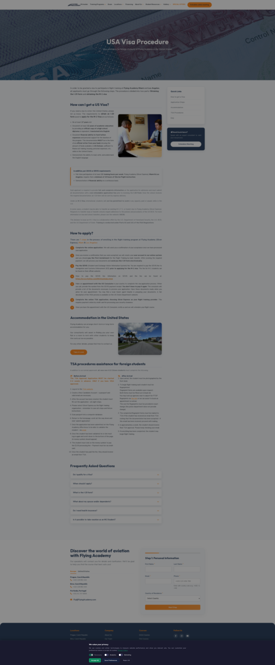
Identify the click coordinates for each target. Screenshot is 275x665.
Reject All (126, 660)
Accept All (95, 660)
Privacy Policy (123, 650)
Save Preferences (111, 660)
